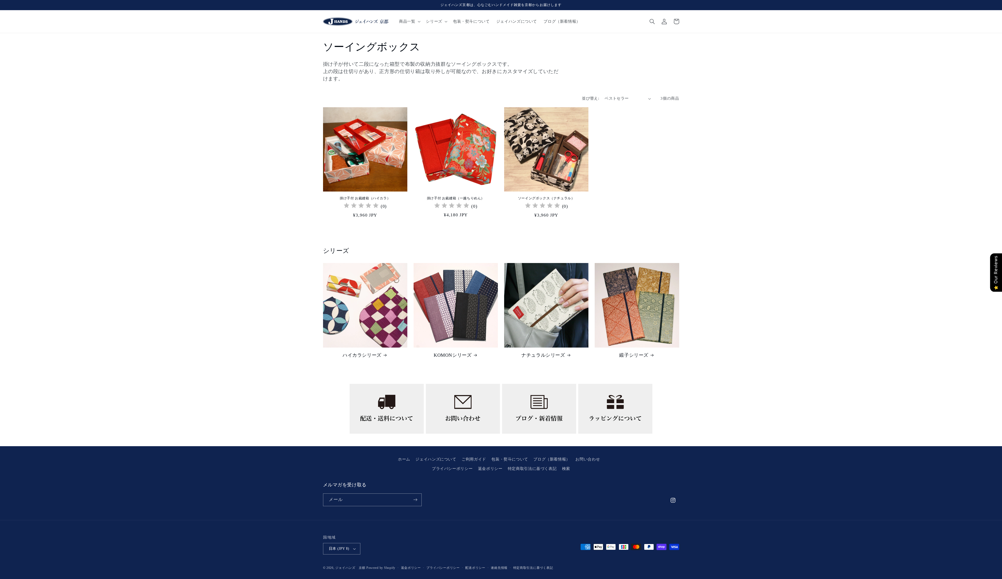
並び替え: (590, 98)
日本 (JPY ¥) (339, 549)
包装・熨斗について (509, 459)
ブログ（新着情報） (551, 459)
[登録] (415, 499)
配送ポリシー (475, 567)
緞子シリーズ (633, 355)
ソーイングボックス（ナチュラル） (546, 198)
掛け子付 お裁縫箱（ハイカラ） (365, 198)
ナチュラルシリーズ (543, 355)
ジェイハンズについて (435, 459)
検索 (566, 469)
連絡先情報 (499, 567)
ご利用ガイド (474, 459)
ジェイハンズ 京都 (350, 567)
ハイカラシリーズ (362, 355)
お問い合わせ (587, 459)
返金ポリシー (490, 469)
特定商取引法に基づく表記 (532, 469)
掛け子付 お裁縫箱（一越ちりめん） (456, 198)
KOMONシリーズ (453, 355)
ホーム (404, 459)
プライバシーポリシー (452, 469)
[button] (409, 21)
